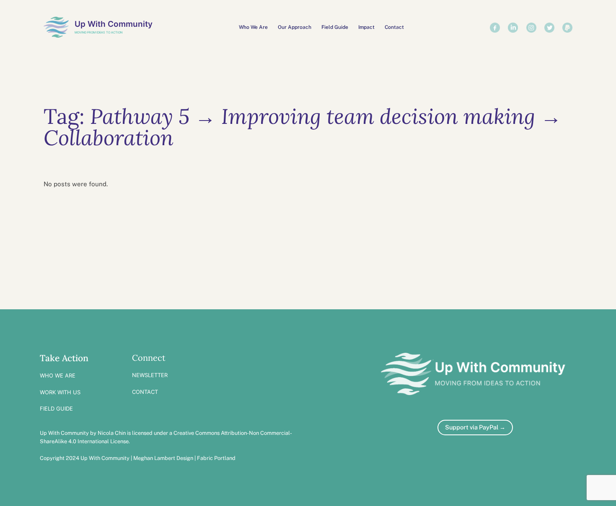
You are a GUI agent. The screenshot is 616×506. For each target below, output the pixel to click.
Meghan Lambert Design (163, 458)
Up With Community (114, 24)
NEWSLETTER (150, 375)
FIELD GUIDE (56, 408)
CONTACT (145, 391)
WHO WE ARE (57, 375)
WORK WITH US (60, 392)
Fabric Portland (216, 458)
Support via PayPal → (475, 427)
